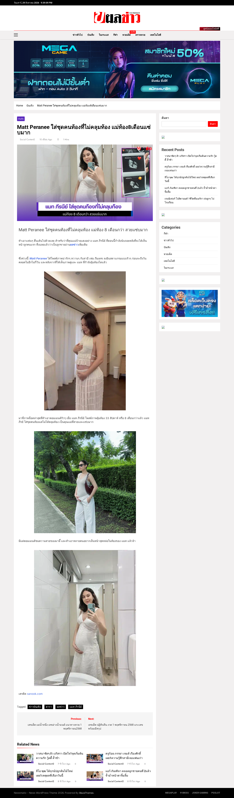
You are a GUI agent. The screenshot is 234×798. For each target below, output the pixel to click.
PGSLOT (215, 792)
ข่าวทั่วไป (78, 34)
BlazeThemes (86, 792)
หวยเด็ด (127, 33)
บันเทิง (90, 34)
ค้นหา (165, 118)
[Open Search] (219, 34)
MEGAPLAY (171, 792)
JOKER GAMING (200, 792)
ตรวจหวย (140, 34)
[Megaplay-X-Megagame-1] (117, 69)
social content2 (27, 139)
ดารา (49, 706)
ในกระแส (104, 34)
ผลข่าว (60, 706)
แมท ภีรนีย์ (76, 706)
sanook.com (34, 693)
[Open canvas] (16, 35)
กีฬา (115, 34)
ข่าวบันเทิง (35, 706)
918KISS (184, 792)
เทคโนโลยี (155, 34)
